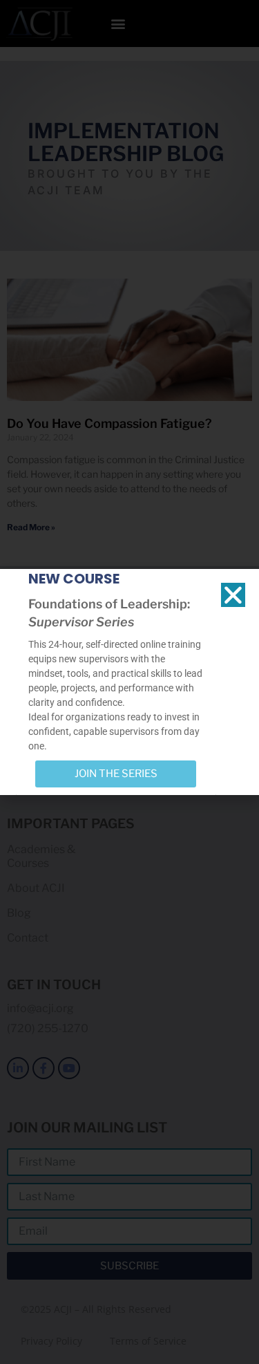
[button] (233, 595)
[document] (129, 682)
